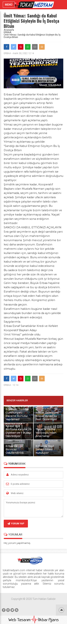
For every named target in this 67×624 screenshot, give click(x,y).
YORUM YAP (17, 523)
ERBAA (7, 32)
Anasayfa (9, 29)
